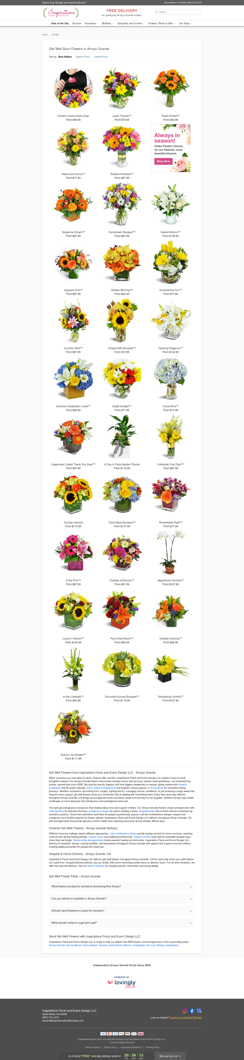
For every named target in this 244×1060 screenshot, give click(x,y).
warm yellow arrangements (101, 787)
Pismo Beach (90, 945)
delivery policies (96, 865)
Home (45, 34)
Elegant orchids (142, 836)
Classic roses (95, 836)
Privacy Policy (110, 1047)
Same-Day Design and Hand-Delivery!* (64, 2)
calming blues (56, 811)
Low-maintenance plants (123, 833)
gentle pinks (148, 811)
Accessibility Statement (131, 1047)
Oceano (103, 945)
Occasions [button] (90, 23)
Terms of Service (92, 1047)
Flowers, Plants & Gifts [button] (160, 23)
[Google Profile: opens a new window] (199, 1010)
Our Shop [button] (184, 23)
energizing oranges (99, 811)
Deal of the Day (60, 23)
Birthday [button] (107, 23)
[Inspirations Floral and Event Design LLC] (66, 12)
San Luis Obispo (155, 945)
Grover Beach (74, 945)
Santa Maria (115, 945)
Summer (76, 23)
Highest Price (83, 56)
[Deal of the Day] (170, 148)
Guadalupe (139, 945)
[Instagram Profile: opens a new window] (184, 1010)
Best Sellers (65, 56)
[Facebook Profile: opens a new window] (192, 1010)
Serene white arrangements (88, 840)
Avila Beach (171, 945)
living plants (157, 787)
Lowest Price (101, 56)
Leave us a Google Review (186, 1017)
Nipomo (127, 945)
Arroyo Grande (57, 945)
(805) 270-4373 (50, 1017)
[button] (235, 1046)
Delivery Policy (152, 1047)
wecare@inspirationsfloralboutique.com (63, 1020)
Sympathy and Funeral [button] (130, 23)
